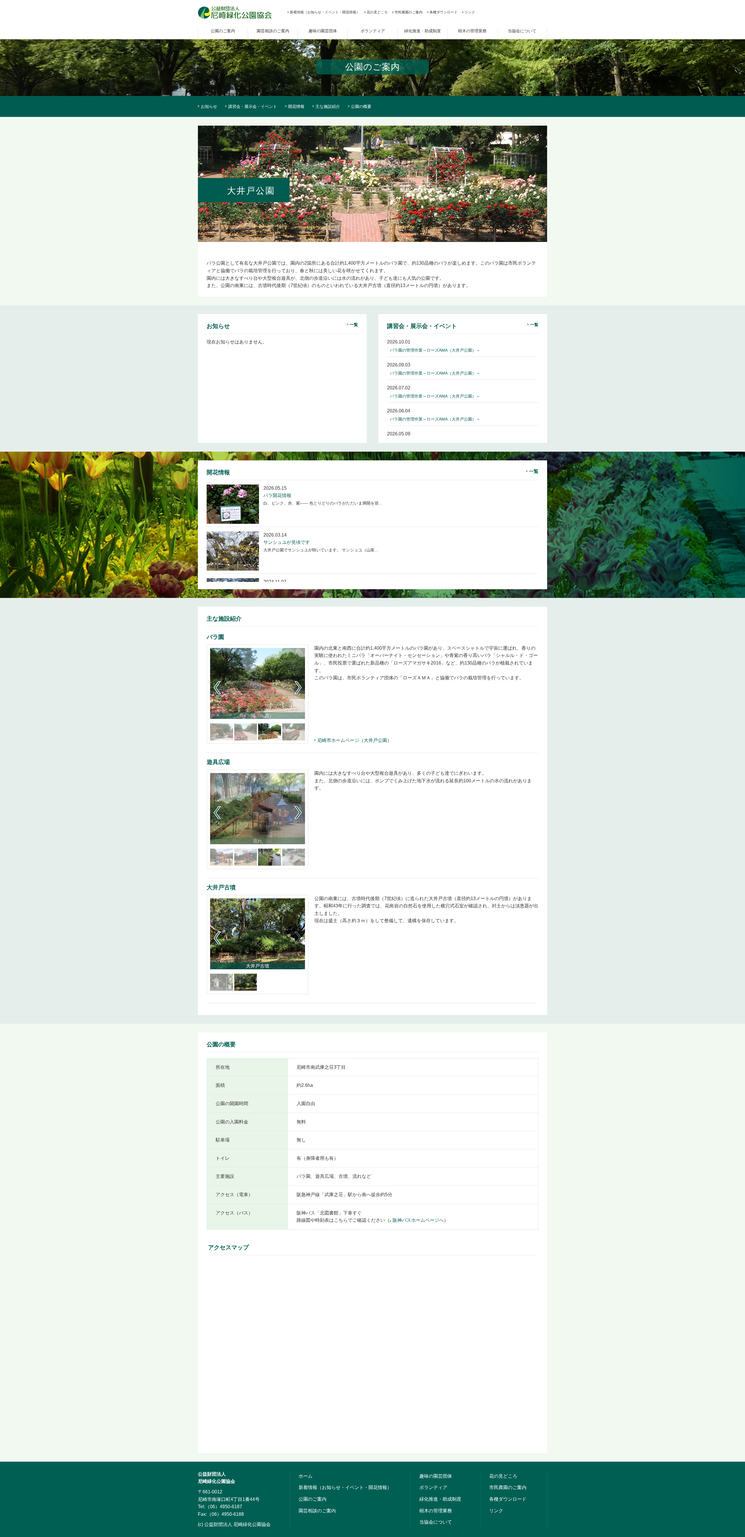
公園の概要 (361, 106)
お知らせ (209, 106)
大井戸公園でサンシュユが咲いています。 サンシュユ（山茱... (320, 550)
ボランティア (373, 31)
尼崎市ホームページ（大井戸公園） (354, 740)
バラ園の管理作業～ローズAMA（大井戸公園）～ (435, 350)
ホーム (306, 1476)
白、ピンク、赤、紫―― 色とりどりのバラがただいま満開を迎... (322, 503)
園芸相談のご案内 (273, 31)
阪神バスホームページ (416, 1220)
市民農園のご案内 (409, 12)
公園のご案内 (223, 31)
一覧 (354, 324)
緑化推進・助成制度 (422, 31)
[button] (298, 687)
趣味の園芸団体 (322, 31)
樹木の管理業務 (472, 31)
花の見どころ (377, 12)
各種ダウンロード (443, 12)
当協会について (522, 31)
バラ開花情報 (277, 495)
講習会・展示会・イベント (252, 106)
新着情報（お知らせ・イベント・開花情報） (325, 12)
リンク (469, 12)
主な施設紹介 (327, 106)
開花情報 (296, 106)
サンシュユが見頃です (286, 542)
